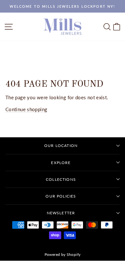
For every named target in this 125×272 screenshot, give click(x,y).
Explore (61, 162)
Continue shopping (26, 109)
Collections (61, 179)
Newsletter (61, 212)
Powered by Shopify (63, 254)
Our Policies (61, 196)
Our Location (61, 145)
